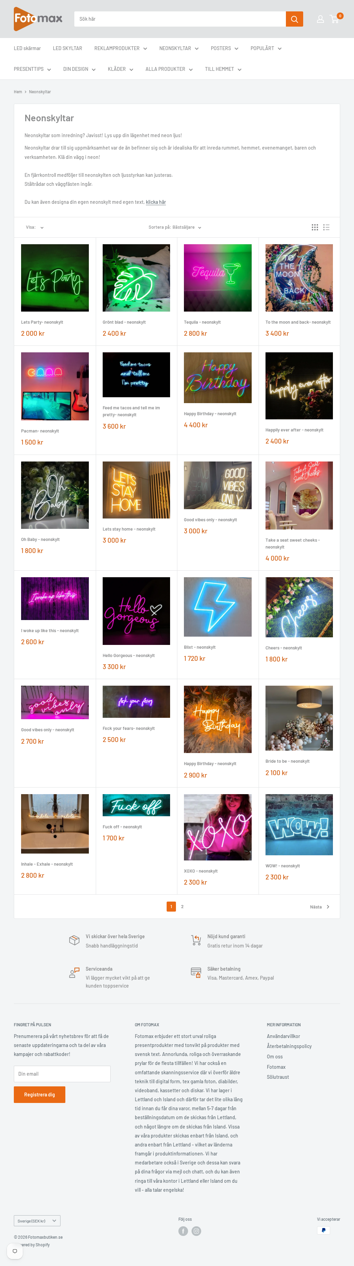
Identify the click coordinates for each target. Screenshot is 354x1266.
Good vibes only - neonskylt (210, 519)
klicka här (156, 202)
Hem (18, 91)
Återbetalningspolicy (289, 1046)
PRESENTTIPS (29, 69)
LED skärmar (27, 48)
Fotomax (276, 1067)
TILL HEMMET (219, 69)
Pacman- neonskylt (40, 431)
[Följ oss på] (183, 1231)
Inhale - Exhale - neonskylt (47, 864)
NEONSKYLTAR (175, 48)
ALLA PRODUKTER (165, 69)
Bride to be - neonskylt (288, 761)
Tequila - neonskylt (202, 322)
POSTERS (221, 48)
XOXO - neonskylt (201, 871)
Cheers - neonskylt (284, 647)
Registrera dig (39, 1094)
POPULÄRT (262, 48)
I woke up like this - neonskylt (50, 630)
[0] (334, 19)
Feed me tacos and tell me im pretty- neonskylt (131, 411)
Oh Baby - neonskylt (40, 539)
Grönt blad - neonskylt (124, 322)
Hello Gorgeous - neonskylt (129, 655)
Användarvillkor (283, 1036)
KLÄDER (117, 69)
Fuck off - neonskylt (122, 826)
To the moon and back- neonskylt (298, 322)
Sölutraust (278, 1077)
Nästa (316, 907)
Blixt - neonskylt (200, 647)
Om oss (275, 1056)
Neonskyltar (40, 91)
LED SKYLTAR (67, 48)
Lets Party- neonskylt (42, 322)
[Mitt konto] (320, 19)
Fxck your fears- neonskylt (129, 728)
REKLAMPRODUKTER (117, 48)
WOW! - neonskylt (283, 865)
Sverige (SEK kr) (31, 1220)
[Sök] (294, 19)
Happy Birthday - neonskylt (210, 413)
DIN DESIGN (75, 69)
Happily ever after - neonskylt (295, 429)
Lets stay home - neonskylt (129, 529)
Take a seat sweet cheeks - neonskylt (293, 543)
